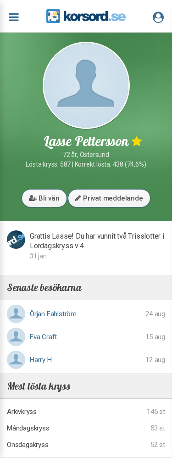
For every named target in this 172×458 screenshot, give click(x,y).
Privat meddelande (112, 198)
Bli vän (48, 198)
